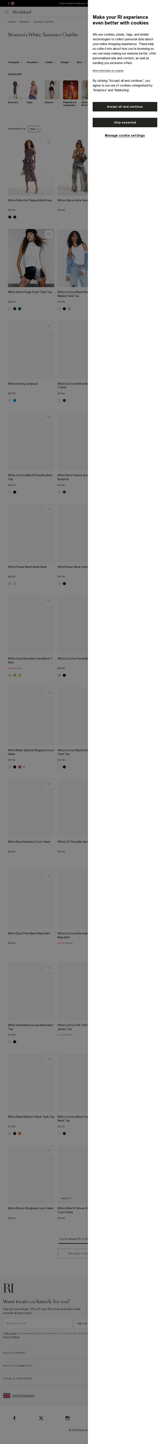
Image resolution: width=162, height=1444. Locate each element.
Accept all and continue (125, 106)
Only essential (125, 122)
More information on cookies (108, 70)
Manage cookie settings (125, 135)
